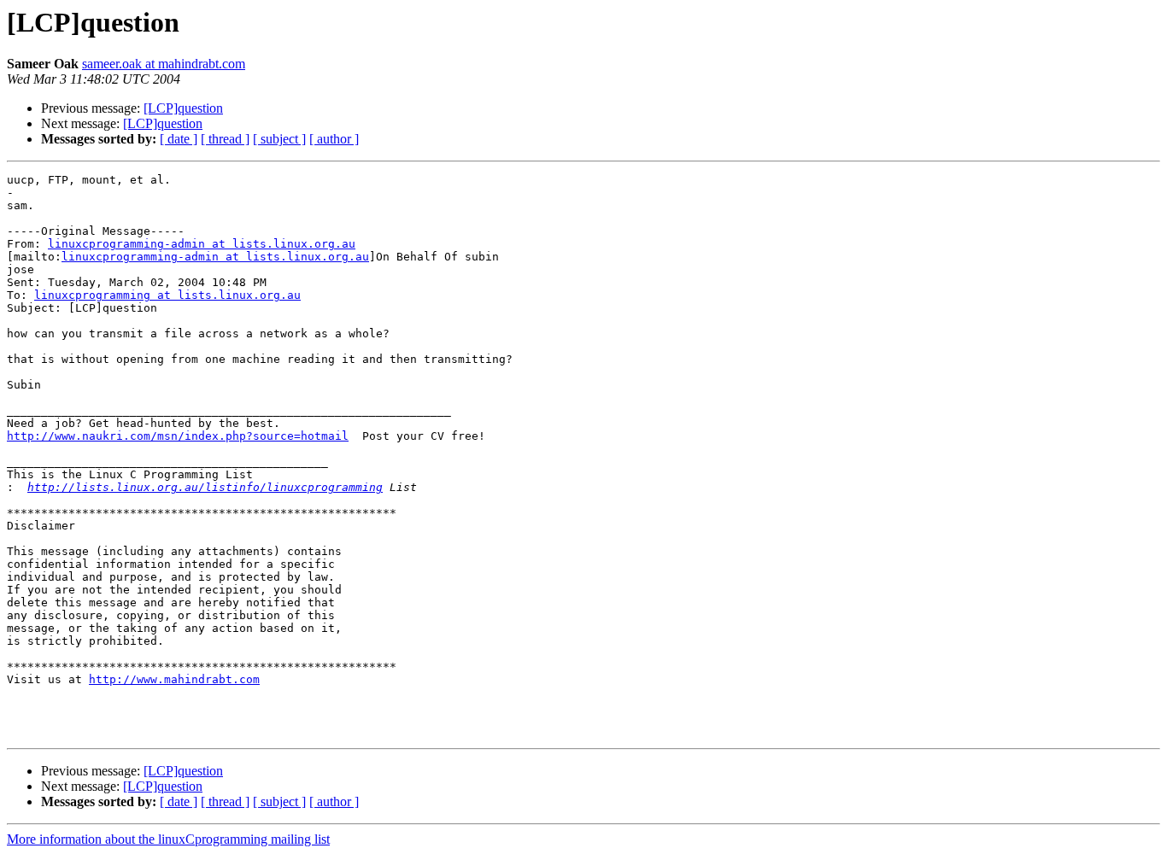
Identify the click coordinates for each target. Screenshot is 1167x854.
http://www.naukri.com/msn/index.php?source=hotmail (178, 436)
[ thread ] (225, 139)
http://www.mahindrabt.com (174, 679)
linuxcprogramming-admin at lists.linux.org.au (201, 243)
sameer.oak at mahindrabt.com (163, 63)
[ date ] (178, 139)
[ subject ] (279, 139)
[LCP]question (183, 108)
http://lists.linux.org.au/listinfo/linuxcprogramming (205, 487)
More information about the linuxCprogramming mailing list (168, 839)
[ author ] (334, 139)
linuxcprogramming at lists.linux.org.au (167, 295)
